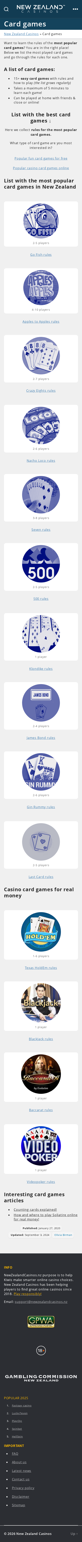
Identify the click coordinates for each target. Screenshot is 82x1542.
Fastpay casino (22, 1405)
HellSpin (17, 1436)
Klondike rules (41, 669)
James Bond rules (41, 738)
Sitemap (18, 1505)
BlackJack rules (41, 1039)
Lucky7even (20, 1413)
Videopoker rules (41, 1182)
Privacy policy (23, 1488)
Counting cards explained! (35, 1209)
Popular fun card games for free (41, 158)
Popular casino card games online (41, 168)
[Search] (4, 9)
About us (19, 1462)
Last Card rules (41, 877)
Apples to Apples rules (41, 321)
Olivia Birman (63, 1235)
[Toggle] (75, 9)
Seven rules (41, 529)
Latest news (21, 1471)
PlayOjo (17, 1421)
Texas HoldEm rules (41, 968)
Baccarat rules (41, 1110)
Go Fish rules (41, 254)
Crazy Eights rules (41, 390)
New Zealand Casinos (21, 34)
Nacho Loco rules (41, 460)
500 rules (41, 599)
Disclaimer (20, 1496)
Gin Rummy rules (41, 807)
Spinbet (17, 1429)
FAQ (15, 1453)
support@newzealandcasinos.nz (41, 1302)
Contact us (21, 1479)
